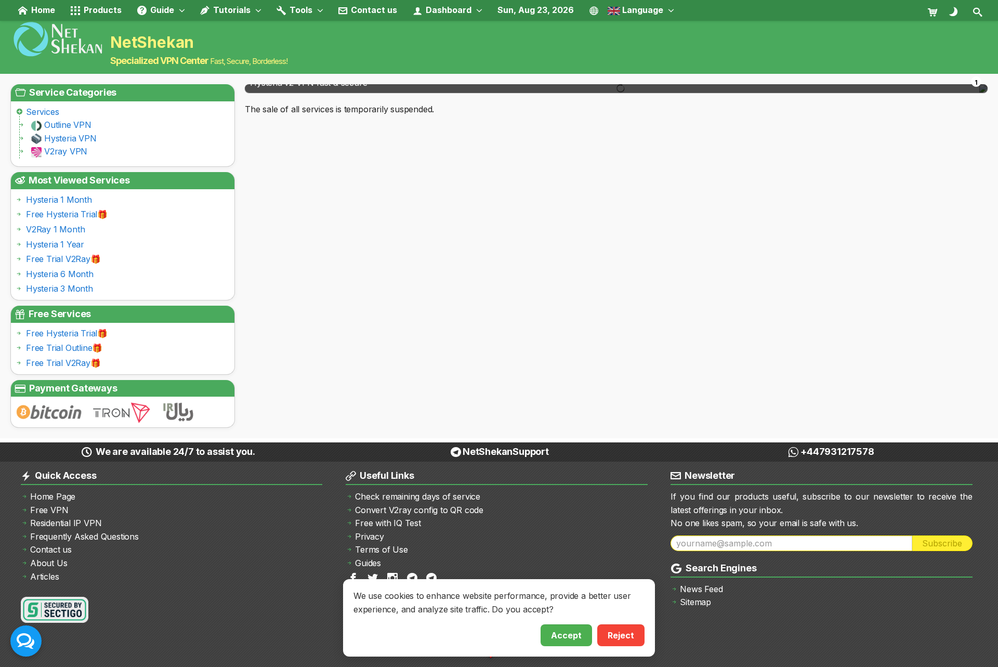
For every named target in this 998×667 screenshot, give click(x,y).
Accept (566, 635)
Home (42, 10)
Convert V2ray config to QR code (419, 510)
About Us (48, 563)
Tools (299, 10)
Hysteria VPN (70, 138)
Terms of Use (381, 549)
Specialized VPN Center (159, 60)
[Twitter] (373, 577)
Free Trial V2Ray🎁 (63, 259)
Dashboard (447, 10)
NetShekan (152, 42)
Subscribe (942, 543)
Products (102, 10)
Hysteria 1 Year (55, 244)
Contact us (373, 10)
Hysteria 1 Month (59, 199)
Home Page (52, 496)
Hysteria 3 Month (59, 288)
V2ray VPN (65, 151)
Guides (368, 563)
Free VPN (49, 510)
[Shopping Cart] (937, 11)
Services (42, 112)
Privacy (369, 536)
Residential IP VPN (65, 523)
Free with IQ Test (388, 523)
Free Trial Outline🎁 (64, 348)
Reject (621, 635)
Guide (161, 10)
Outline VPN (67, 125)
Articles (44, 576)
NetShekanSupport (506, 451)
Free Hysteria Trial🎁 (67, 214)
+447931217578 (837, 451)
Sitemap (695, 602)
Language (641, 10)
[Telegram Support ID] (432, 577)
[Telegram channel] (413, 577)
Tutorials (231, 10)
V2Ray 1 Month (55, 229)
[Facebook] (354, 577)
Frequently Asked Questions (84, 536)
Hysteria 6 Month (60, 274)
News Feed (701, 589)
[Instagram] (393, 577)
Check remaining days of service (417, 496)
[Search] (978, 11)
